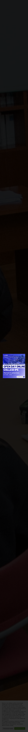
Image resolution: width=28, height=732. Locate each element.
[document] (14, 366)
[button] (22, 357)
